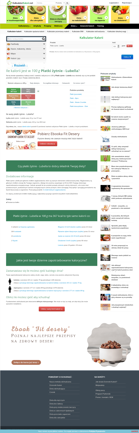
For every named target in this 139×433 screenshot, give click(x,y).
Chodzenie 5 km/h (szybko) (67, 240)
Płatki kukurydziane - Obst (79, 106)
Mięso (13, 54)
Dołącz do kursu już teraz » (26, 362)
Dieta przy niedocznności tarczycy (63, 407)
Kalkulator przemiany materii (58, 31)
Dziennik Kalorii (87, 26)
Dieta (73, 26)
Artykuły (37, 26)
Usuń (130, 46)
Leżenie (60, 245)
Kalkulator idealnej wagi (117, 31)
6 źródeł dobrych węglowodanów (54, 190)
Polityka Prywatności (97, 431)
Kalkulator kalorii (14, 31)
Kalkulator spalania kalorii (34, 31)
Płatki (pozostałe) (76, 94)
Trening (100, 26)
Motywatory (100, 385)
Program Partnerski (103, 394)
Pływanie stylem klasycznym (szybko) (71, 231)
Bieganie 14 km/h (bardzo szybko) (69, 227)
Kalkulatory (23, 26)
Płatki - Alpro (74, 98)
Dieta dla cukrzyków (57, 418)
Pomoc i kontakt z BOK (104, 397)
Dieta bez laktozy (56, 404)
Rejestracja (126, 3)
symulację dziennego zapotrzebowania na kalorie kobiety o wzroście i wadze (50, 283)
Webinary (58, 26)
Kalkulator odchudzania (95, 31)
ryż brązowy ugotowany (26, 227)
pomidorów (17, 236)
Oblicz (127, 57)
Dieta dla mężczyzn (57, 400)
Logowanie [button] (113, 3)
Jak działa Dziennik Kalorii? (106, 382)
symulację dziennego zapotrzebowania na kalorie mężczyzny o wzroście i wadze (51, 290)
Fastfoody (14, 44)
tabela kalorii (26, 126)
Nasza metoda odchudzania (60, 382)
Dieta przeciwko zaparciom (60, 414)
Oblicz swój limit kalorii (51, 309)
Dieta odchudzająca (57, 389)
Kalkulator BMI (77, 31)
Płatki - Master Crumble (78, 102)
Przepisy (47, 26)
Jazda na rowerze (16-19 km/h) (69, 236)
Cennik (52, 392)
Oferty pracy (100, 390)
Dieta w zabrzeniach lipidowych (62, 411)
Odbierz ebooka (47, 144)
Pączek (14, 240)
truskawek (17, 231)
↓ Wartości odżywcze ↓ (21, 107)
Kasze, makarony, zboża (20, 49)
